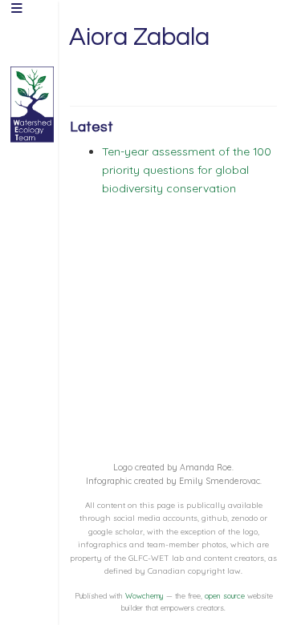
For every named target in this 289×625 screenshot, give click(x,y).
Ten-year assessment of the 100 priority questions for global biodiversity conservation (186, 169)
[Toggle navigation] (16, 9)
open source (225, 595)
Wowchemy (144, 595)
